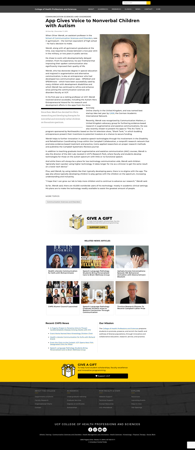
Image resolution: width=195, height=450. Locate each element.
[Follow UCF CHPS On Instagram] (95, 429)
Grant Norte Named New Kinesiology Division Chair (71, 333)
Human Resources (106, 404)
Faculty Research (41, 400)
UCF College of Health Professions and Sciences (97, 424)
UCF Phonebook (105, 407)
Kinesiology (127, 434)
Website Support (105, 397)
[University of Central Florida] (61, 3)
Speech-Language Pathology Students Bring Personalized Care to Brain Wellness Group (69, 349)
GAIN (111, 113)
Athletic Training (45, 434)
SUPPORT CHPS (97, 227)
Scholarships (72, 407)
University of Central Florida (98, 442)
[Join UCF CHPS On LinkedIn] (104, 429)
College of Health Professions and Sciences (56, 9)
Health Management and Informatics (96, 434)
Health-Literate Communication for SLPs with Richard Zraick (72, 338)
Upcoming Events (138, 400)
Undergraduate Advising (76, 397)
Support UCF (103, 376)
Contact (38, 407)
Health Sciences (116, 434)
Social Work (151, 434)
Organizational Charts (43, 404)
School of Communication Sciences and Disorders (69, 38)
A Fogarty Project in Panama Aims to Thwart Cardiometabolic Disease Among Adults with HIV (70, 329)
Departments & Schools (44, 397)
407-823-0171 (110, 439)
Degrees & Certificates (76, 404)
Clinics (128, 9)
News (138, 9)
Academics (103, 9)
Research (116, 9)
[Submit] (148, 3)
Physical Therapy (139, 434)
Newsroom (135, 397)
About (91, 9)
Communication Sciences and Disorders (68, 17)
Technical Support (106, 400)
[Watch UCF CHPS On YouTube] (100, 429)
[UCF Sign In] (112, 3)
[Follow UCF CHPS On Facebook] (90, 429)
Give (158, 9)
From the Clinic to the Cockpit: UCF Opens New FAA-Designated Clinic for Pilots (72, 343)
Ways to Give (136, 404)
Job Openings (136, 407)
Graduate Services (74, 400)
